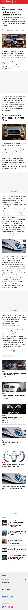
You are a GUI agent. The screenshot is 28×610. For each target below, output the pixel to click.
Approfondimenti (6, 589)
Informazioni (5, 575)
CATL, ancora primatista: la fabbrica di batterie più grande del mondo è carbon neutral (18, 558)
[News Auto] (25, 586)
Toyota (3, 7)
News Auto (4, 415)
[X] (5, 606)
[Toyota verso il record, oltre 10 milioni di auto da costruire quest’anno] (14, 478)
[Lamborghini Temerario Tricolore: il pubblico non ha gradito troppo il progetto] (4, 549)
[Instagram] (8, 606)
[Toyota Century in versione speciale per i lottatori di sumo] (14, 387)
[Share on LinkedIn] (12, 351)
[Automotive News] (25, 583)
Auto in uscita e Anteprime (8, 356)
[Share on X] (3, 351)
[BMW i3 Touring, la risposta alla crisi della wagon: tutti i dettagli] (4, 533)
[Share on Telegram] (16, 351)
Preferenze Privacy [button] (5, 603)
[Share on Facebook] (7, 351)
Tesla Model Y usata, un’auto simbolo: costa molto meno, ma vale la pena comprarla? (17, 541)
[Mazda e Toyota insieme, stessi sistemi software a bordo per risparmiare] (14, 409)
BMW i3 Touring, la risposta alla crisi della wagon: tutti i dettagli (18, 533)
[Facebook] (2, 606)
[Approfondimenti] (25, 589)
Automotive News (6, 582)
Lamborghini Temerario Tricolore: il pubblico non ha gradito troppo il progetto (18, 549)
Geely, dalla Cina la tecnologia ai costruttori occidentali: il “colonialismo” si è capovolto (17, 523)
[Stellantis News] (25, 579)
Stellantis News (5, 579)
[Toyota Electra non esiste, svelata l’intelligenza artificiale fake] (14, 456)
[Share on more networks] (24, 351)
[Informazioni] (25, 576)
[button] (2, 2)
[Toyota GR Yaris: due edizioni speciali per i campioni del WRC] (14, 365)
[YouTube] (11, 606)
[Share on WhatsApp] (20, 351)
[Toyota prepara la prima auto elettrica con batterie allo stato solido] (14, 432)
